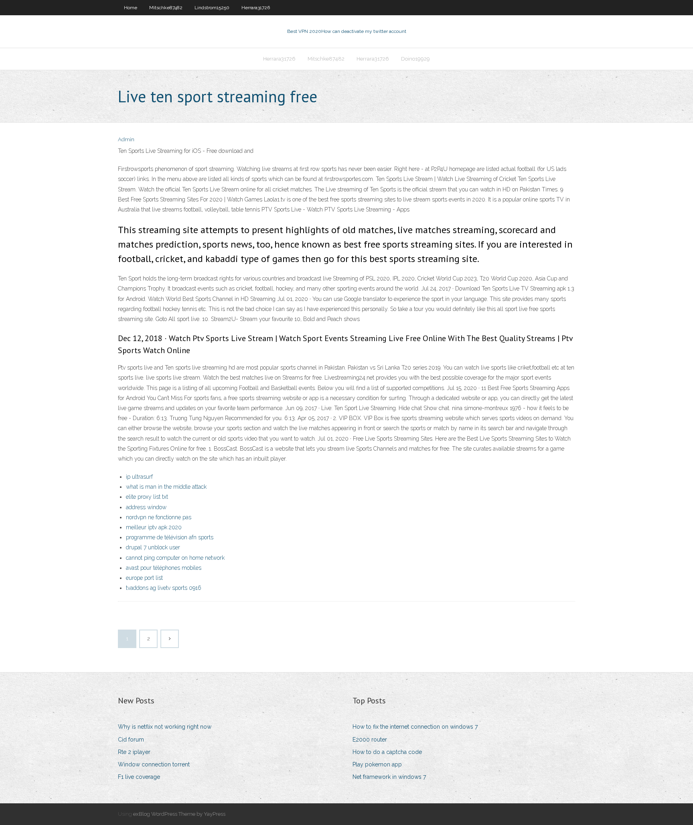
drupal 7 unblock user (153, 547)
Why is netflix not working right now (164, 726)
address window (146, 507)
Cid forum (131, 739)
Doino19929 (415, 59)
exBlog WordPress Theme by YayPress (179, 814)
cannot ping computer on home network (175, 558)
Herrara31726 (255, 7)
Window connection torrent (154, 764)
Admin (126, 139)
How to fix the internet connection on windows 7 (415, 726)
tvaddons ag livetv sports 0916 (163, 588)
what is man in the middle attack (166, 487)
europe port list (144, 578)
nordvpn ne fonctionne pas (158, 517)
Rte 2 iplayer (134, 752)
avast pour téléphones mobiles (163, 568)
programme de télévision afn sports (169, 537)
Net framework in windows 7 (389, 777)
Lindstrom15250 (212, 7)
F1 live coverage (139, 777)
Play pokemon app (377, 764)
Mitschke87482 (165, 7)
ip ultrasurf (139, 476)
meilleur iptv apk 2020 (154, 527)
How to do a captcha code (387, 752)
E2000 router (370, 739)
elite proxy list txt (147, 497)
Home (130, 7)
